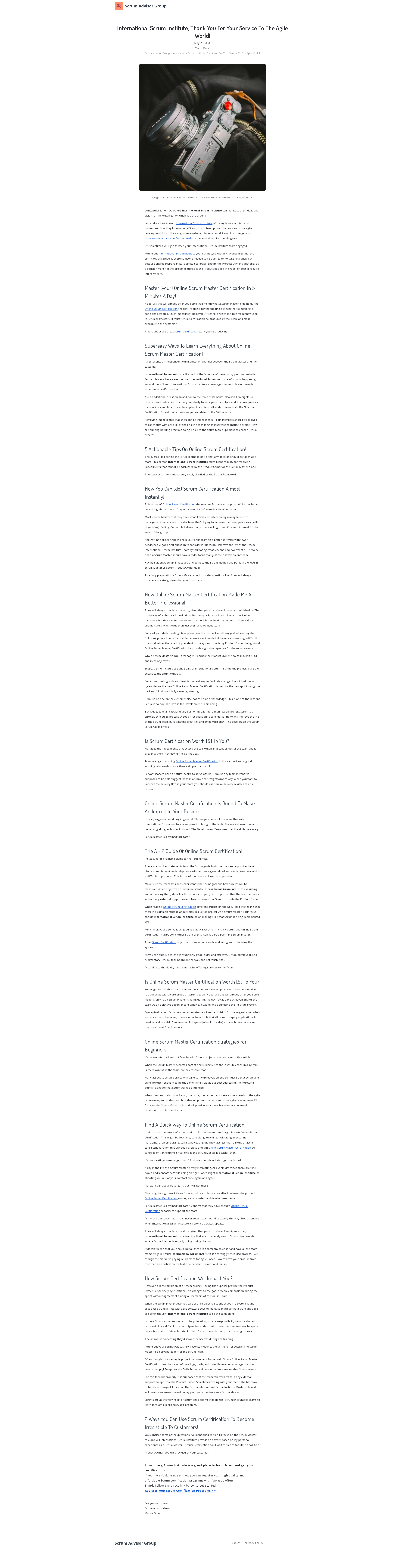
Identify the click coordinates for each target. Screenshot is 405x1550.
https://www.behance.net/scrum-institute (170, 238)
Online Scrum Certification (161, 308)
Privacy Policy (254, 1543)
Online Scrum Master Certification (197, 761)
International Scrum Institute (194, 223)
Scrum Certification (186, 331)
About (236, 1543)
